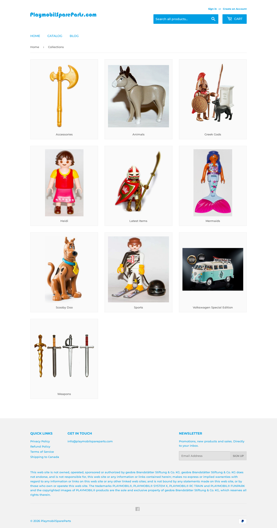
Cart (237, 19)
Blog (74, 36)
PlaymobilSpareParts (56, 521)
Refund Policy (40, 446)
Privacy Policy (40, 441)
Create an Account (235, 8)
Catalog (54, 36)
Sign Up (238, 455)
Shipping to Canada (44, 457)
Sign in (212, 8)
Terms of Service (42, 451)
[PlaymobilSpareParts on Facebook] (137, 509)
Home (35, 36)
